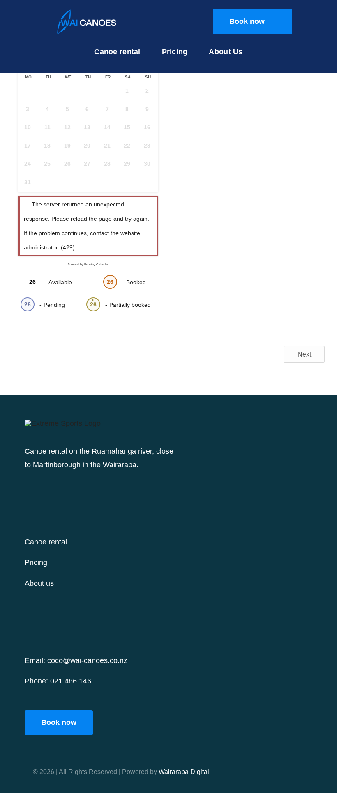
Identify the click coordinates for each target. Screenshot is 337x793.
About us (39, 583)
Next (304, 354)
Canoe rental (46, 542)
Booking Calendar (96, 264)
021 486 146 (70, 681)
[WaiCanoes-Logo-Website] (87, 10)
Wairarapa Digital (184, 771)
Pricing (36, 562)
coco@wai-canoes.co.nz (87, 660)
